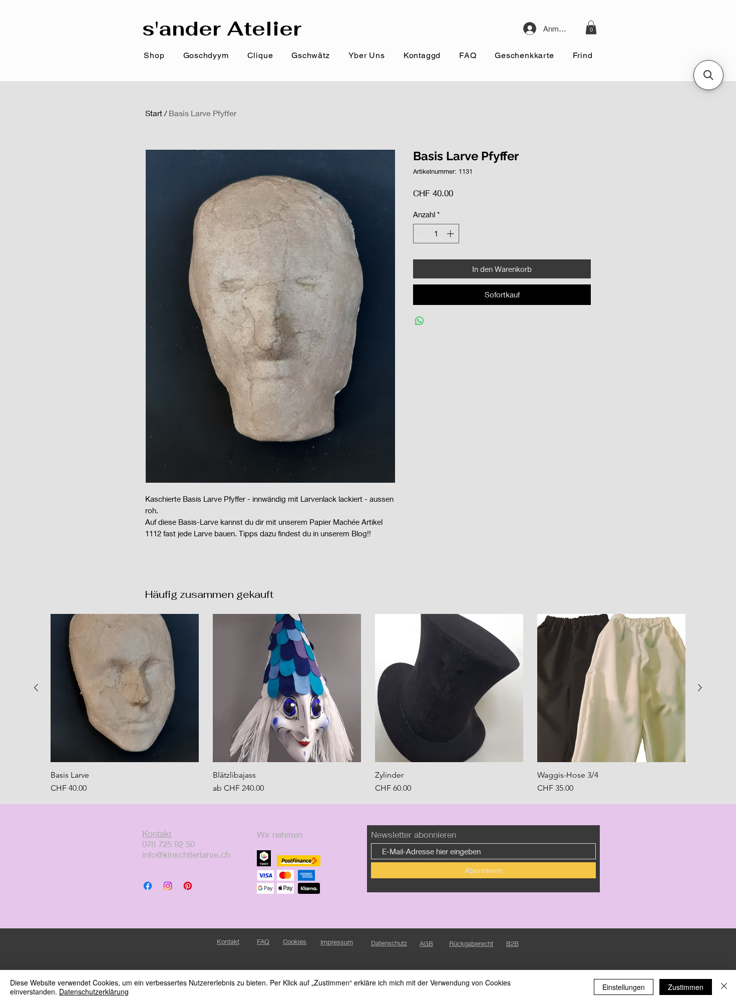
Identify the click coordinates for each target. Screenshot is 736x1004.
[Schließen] (724, 987)
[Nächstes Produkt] (700, 688)
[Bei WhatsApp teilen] (420, 321)
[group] (368, 704)
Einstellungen (623, 987)
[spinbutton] (436, 233)
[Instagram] (167, 885)
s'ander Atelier (221, 29)
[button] (591, 27)
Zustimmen (685, 987)
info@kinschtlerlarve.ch (186, 854)
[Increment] (451, 233)
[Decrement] (421, 233)
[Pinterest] (187, 885)
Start (153, 113)
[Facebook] (147, 885)
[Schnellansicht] (125, 688)
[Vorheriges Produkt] (36, 688)
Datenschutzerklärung (94, 991)
